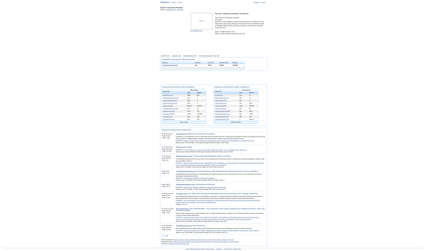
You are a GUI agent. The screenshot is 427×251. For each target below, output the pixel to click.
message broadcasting (222, 200)
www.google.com (233, 150)
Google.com (180, 147)
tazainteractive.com (169, 119)
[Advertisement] (174, 27)
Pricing (263, 2)
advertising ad (187, 187)
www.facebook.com (235, 140)
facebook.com (198, 31)
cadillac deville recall (179, 242)
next (166, 236)
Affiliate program (195, 249)
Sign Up (174, 2)
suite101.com (219, 106)
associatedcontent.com (222, 119)
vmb (184, 200)
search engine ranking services (238, 217)
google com (206, 150)
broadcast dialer (211, 202)
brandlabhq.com (168, 95)
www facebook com (223, 140)
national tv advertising (203, 165)
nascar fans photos (233, 242)
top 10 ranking (204, 217)
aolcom (219, 230)
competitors (180, 9)
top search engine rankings (209, 219)
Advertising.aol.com (183, 225)
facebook (186, 140)
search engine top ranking (243, 219)
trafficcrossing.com (220, 100)
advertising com (211, 230)
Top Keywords (209, 249)
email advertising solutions (191, 178)
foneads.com (219, 95)
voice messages (191, 202)
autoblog (203, 230)
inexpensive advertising (170, 65)
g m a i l (185, 150)
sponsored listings (233, 230)
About (187, 249)
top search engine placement (191, 219)
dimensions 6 (208, 242)
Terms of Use (237, 249)
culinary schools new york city (225, 240)
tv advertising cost (221, 163)
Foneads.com (181, 193)
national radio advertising (218, 165)
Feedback (257, 2)
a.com (251, 230)
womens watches (179, 240)
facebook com (203, 140)
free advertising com (211, 187)
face (197, 140)
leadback (195, 187)
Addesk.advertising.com (185, 184)
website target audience (207, 178)
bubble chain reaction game (194, 242)
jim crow (212, 240)
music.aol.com (244, 230)
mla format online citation (219, 242)
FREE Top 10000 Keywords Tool (179, 244)
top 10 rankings (223, 217)
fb (251, 140)
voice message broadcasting (205, 200)
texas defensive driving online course (198, 240)
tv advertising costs (210, 163)
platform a (256, 230)
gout (185, 240)
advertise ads (222, 187)
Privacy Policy (228, 249)
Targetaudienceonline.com (186, 171)
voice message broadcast (237, 200)
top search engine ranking (191, 217)
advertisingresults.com (222, 116)
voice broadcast (191, 200)
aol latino (224, 230)
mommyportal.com (220, 108)
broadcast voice (180, 202)
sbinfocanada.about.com (222, 114)
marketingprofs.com (221, 111)
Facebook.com (181, 134)
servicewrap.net (167, 116)
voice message (201, 202)
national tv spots (188, 163)
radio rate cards (232, 163)
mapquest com (195, 230)
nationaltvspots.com (169, 108)
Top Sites (219, 249)
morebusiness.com (221, 103)
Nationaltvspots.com (184, 156)
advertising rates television (188, 165)
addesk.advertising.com (170, 100)
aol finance (186, 230)
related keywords (170, 9)
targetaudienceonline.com (171, 98)
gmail (190, 150)
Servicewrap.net (182, 209)
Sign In (180, 2)
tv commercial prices (244, 163)
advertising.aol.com (169, 111)
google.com (166, 106)
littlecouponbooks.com (222, 98)
